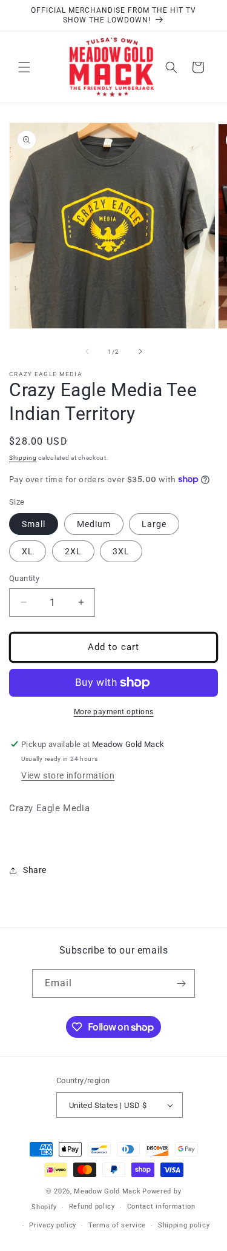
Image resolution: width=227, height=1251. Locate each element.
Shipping (23, 457)
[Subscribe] (181, 983)
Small (33, 524)
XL (27, 551)
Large (154, 524)
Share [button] (35, 870)
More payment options (114, 712)
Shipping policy (184, 1225)
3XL (121, 551)
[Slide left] (87, 351)
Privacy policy (52, 1225)
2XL (73, 551)
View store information (67, 775)
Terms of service (117, 1225)
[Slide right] (140, 351)
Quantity (24, 578)
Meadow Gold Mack (107, 1191)
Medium (94, 524)
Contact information (161, 1206)
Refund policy (92, 1206)
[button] (24, 67)
